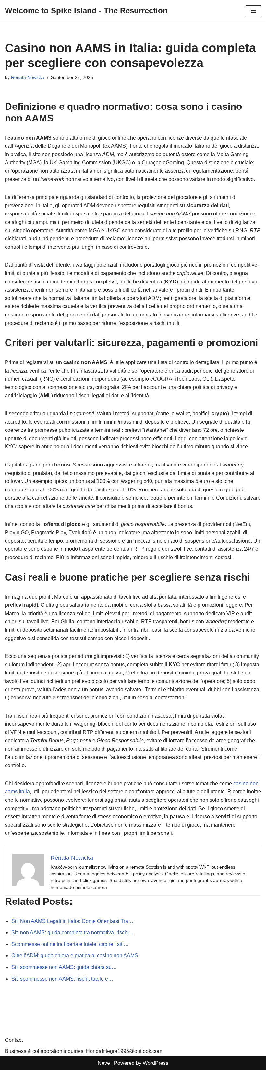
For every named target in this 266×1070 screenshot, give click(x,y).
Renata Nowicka (27, 77)
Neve (104, 1063)
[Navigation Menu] (253, 10)
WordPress (155, 1063)
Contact (14, 1040)
